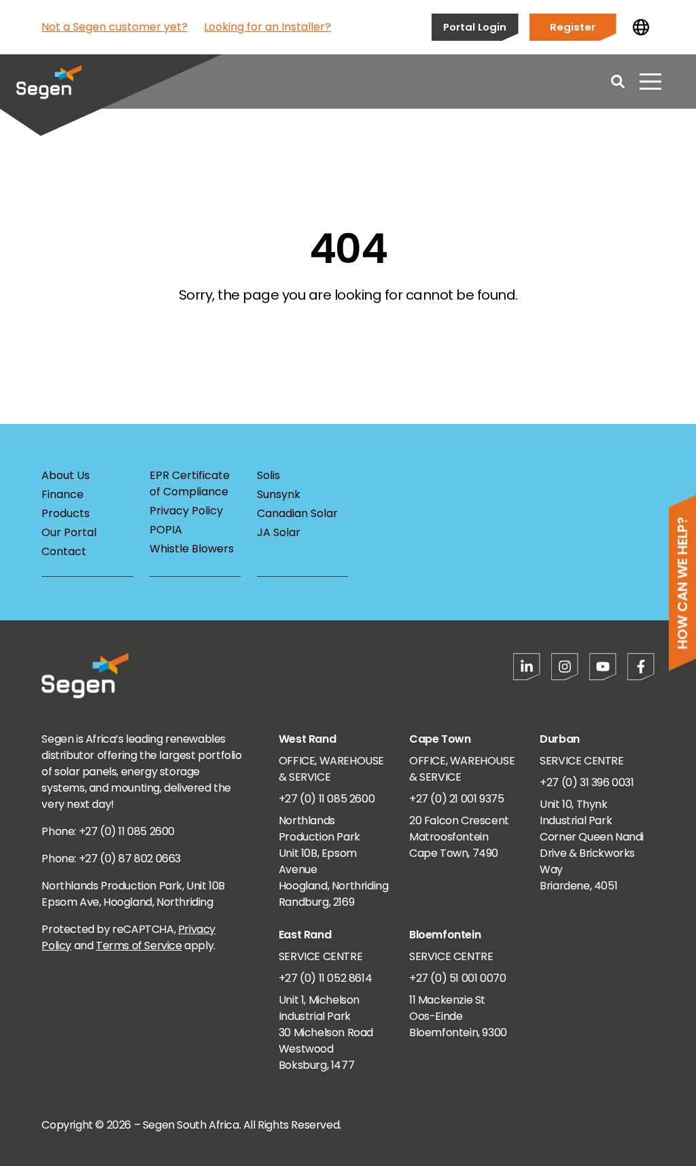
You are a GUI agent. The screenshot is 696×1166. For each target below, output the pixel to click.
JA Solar (278, 532)
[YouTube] (602, 666)
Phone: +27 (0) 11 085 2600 (108, 831)
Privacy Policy (186, 510)
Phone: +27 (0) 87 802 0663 (111, 858)
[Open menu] (650, 81)
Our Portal (69, 532)
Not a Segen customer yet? (114, 27)
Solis (268, 475)
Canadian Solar (297, 513)
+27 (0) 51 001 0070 (457, 978)
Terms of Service (139, 945)
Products (65, 513)
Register (572, 27)
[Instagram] (564, 666)
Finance (62, 494)
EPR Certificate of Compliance (190, 483)
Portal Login (474, 27)
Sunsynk (278, 494)
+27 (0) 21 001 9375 (456, 799)
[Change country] (641, 27)
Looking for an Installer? (267, 27)
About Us (65, 475)
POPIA (166, 529)
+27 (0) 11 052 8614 (325, 978)
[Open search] (618, 81)
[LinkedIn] (526, 666)
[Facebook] (641, 666)
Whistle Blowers (192, 548)
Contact (63, 551)
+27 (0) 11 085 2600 (327, 799)
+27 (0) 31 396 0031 (586, 782)
